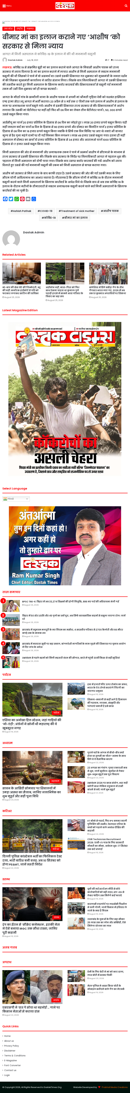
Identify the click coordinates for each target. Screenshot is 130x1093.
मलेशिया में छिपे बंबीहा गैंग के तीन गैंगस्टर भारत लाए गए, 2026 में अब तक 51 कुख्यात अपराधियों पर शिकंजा (107, 290)
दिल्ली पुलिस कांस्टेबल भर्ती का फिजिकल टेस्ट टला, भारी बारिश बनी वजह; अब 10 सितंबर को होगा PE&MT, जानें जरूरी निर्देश (32, 860)
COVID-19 (46, 211)
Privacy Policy (11, 1045)
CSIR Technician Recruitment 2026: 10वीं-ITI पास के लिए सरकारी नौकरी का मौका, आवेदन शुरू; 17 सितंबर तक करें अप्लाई (107, 844)
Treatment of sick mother (77, 211)
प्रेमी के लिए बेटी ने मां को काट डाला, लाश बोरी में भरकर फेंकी (105, 973)
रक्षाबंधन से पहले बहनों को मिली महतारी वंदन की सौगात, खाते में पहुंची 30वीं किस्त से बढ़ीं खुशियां (71, 657)
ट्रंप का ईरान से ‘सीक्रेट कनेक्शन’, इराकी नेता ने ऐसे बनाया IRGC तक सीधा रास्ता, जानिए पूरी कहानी (31, 928)
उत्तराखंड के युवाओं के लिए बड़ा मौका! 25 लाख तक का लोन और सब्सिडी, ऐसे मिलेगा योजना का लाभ (106, 922)
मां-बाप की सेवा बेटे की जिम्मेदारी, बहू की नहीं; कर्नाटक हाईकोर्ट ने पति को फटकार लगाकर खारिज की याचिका (21, 290)
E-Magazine (10, 1060)
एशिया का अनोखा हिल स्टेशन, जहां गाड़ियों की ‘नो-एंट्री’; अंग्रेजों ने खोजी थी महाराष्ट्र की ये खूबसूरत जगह (31, 724)
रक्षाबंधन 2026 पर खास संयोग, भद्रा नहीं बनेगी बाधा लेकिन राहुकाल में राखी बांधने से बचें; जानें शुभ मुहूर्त (107, 786)
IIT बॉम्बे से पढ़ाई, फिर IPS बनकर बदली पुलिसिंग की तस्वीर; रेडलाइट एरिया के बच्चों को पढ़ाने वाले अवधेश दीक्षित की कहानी (107, 825)
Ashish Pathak (22, 211)
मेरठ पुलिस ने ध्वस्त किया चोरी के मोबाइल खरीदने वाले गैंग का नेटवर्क (105, 987)
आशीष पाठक (111, 211)
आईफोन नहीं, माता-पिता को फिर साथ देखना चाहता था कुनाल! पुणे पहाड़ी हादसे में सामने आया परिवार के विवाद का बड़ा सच (64, 292)
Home (7, 1036)
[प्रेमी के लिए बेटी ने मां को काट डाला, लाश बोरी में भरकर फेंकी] (76, 976)
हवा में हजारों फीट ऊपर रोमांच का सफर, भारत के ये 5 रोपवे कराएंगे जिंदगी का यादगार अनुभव (107, 688)
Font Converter (12, 1065)
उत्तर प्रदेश (8, 28)
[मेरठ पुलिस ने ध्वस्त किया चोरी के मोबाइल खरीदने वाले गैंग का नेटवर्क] (76, 990)
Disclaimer (9, 1050)
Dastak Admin (15, 60)
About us (9, 1040)
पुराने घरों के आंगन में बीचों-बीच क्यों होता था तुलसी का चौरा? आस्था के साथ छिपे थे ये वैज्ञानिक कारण (106, 756)
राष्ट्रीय (20, 28)
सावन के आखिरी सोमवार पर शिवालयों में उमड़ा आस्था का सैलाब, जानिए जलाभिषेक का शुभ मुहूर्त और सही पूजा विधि (31, 792)
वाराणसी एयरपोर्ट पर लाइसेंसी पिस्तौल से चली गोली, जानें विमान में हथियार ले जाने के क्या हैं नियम (107, 907)
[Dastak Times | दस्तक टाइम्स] (65, 5)
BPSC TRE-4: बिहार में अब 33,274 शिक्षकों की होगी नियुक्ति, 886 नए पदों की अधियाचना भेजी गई (70, 601)
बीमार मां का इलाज (76, 218)
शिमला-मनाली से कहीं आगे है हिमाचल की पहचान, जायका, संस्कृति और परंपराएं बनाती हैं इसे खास (107, 703)
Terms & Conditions (15, 1055)
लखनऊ (30, 28)
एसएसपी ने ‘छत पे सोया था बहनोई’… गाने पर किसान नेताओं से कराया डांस (31, 1009)
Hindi (10, 498)
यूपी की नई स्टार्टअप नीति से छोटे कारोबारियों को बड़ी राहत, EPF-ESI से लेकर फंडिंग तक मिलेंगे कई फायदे (105, 892)
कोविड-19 (50, 218)
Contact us (10, 1070)
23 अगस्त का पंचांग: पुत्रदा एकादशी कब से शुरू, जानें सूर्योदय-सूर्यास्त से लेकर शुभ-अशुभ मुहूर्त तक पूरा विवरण (107, 771)
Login (7, 1075)
